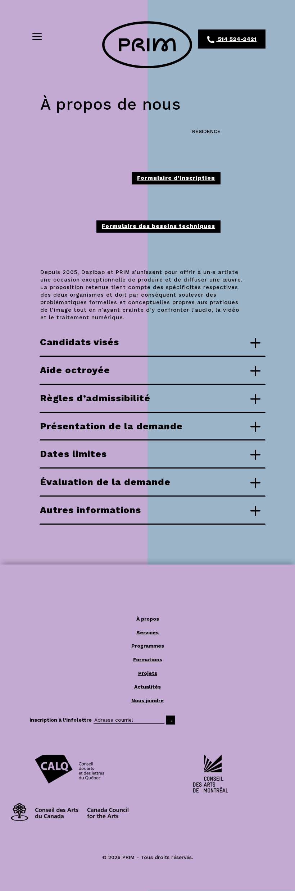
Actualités (147, 687)
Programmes (147, 646)
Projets (147, 673)
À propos (147, 619)
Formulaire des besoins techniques (158, 226)
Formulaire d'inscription (176, 178)
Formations (147, 659)
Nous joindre (147, 700)
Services (147, 632)
